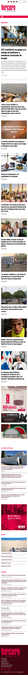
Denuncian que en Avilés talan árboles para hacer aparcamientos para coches (14, 309)
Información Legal (7, 665)
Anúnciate (4, 661)
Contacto (4, 658)
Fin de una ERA (5, 608)
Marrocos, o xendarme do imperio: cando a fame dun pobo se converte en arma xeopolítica (14, 588)
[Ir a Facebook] (8, 2)
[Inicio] (8, 7)
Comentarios (5, 663)
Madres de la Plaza (6, 566)
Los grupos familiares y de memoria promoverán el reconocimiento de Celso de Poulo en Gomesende (13, 276)
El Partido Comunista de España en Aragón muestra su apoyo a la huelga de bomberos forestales (13, 143)
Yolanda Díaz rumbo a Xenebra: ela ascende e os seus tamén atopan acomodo (14, 594)
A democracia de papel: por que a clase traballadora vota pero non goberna (11, 627)
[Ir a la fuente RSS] (16, 2)
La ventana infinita (6, 553)
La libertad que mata (6, 559)
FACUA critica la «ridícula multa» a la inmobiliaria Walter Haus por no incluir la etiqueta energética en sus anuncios (11, 476)
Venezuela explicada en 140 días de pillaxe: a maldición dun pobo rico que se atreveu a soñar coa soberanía (13, 614)
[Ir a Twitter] (11, 2)
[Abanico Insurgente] (14, 434)
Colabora (4, 660)
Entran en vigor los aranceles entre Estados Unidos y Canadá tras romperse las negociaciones (12, 496)
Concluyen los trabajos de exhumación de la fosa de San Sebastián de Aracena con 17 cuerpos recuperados (12, 468)
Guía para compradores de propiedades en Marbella (10, 175)
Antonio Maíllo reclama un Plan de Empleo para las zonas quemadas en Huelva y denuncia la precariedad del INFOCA (13, 242)
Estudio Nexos (20, 672)
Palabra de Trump (6, 563)
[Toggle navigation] (2, 17)
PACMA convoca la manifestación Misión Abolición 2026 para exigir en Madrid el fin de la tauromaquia (13, 342)
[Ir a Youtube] (14, 2)
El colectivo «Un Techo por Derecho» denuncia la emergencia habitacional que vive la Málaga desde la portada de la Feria (13, 208)
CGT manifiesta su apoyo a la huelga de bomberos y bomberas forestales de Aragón (13, 54)
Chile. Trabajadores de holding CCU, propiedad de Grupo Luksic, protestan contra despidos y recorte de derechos (13, 602)
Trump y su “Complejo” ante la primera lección (13, 575)
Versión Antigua (6, 666)
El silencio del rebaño (6, 556)
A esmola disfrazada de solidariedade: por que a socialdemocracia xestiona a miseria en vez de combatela (14, 581)
